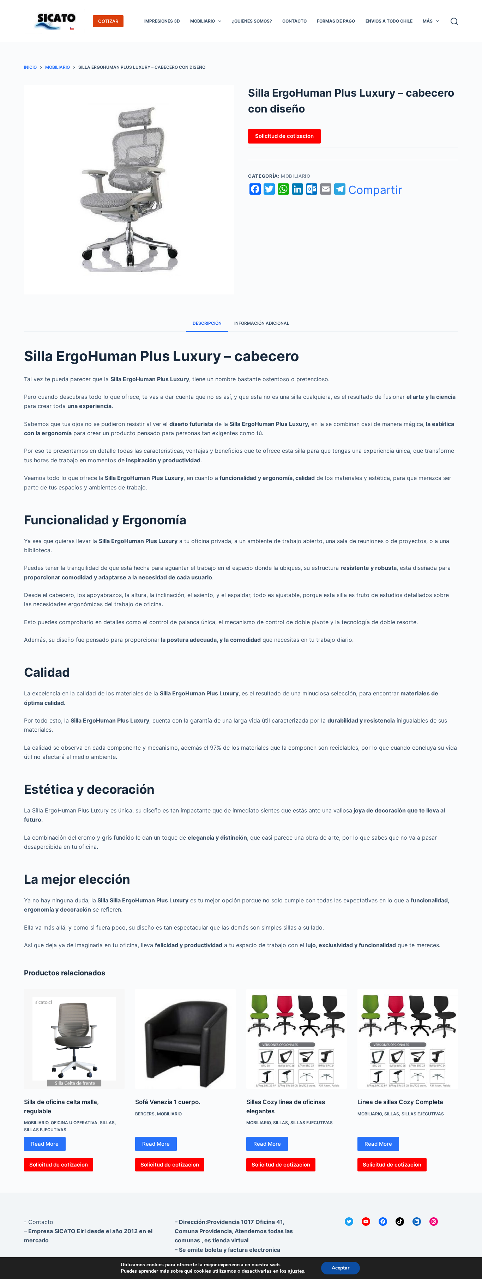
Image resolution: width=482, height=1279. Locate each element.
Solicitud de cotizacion (284, 136)
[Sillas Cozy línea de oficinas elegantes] (296, 1039)
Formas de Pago (336, 21)
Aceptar (340, 1268)
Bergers (145, 1113)
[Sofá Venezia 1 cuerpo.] (185, 1039)
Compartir (375, 190)
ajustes (296, 1271)
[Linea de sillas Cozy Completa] (407, 1039)
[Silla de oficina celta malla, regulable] (74, 1039)
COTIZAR (108, 21)
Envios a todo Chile (389, 21)
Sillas (107, 1122)
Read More (45, 1143)
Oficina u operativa (74, 1122)
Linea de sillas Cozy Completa (400, 1102)
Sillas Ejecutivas (45, 1129)
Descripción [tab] (207, 323)
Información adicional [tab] (261, 323)
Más (428, 21)
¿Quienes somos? (252, 21)
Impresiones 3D (162, 21)
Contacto (294, 21)
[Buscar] (454, 21)
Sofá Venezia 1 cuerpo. (167, 1102)
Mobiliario (202, 21)
